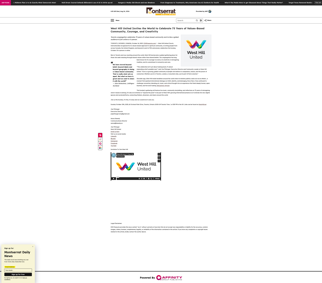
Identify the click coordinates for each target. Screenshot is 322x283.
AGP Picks (5, 3)
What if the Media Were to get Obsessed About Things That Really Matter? (254, 3)
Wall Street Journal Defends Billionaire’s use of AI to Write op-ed (87, 3)
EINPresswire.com (150, 43)
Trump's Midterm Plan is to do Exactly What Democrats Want (32, 3)
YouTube (113, 146)
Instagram (114, 141)
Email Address (9, 267)
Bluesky (113, 138)
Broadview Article (163, 85)
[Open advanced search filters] (201, 20)
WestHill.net (202, 104)
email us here (115, 131)
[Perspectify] (100, 139)
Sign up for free (18, 274)
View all (318, 2)
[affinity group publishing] (100, 144)
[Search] (197, 20)
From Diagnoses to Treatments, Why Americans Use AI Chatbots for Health (189, 3)
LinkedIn (113, 136)
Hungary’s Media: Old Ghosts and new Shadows (136, 3)
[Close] (33, 246)
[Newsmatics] (100, 148)
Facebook (114, 143)
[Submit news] (100, 135)
